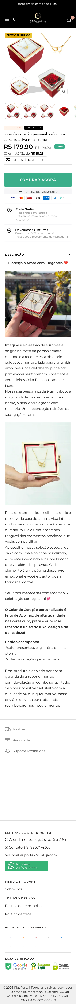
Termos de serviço (20, 897)
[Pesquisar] (15, 19)
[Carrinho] (69, 20)
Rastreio (20, 729)
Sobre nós (13, 889)
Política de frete (18, 914)
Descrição (14, 254)
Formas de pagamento (28, 160)
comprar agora (38, 180)
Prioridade (21, 740)
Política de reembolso (23, 906)
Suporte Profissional (29, 751)
